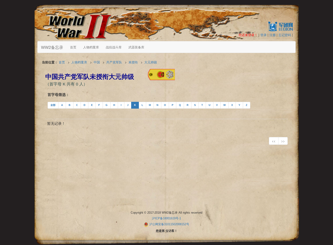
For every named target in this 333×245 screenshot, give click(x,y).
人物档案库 (91, 47)
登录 (263, 34)
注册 (272, 34)
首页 (73, 47)
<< (273, 141)
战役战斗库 (114, 47)
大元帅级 (150, 62)
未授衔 (133, 62)
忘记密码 (284, 34)
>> (283, 141)
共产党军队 (114, 62)
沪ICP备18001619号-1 (166, 218)
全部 (53, 105)
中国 (97, 62)
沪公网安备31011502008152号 (169, 224)
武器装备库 (136, 47)
